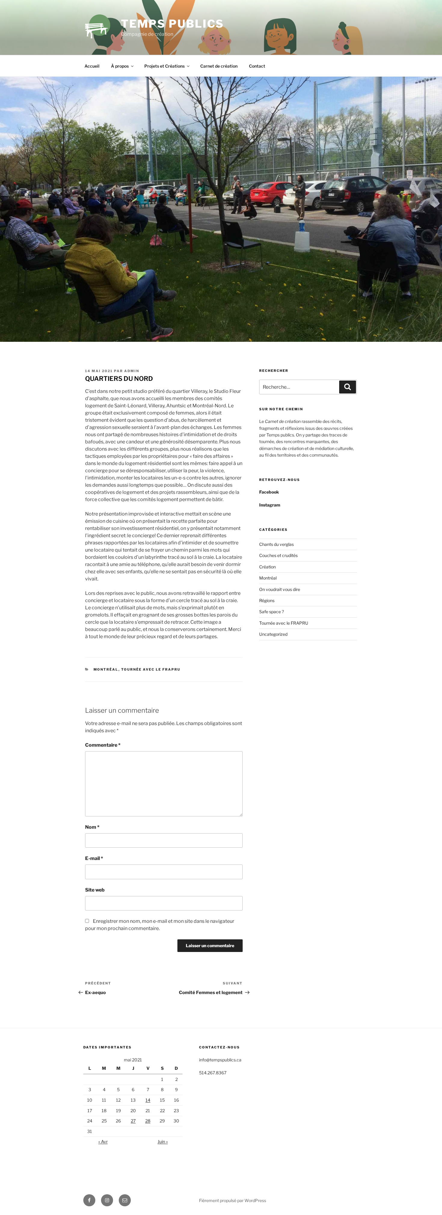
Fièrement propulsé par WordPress (232, 1200)
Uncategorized (273, 634)
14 (148, 1100)
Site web (95, 890)
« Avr (103, 1141)
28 (147, 1120)
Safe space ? (271, 611)
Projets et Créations (164, 66)
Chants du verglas (276, 544)
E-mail (94, 858)
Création (267, 566)
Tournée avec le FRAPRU (151, 669)
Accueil (92, 66)
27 (133, 1120)
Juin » (163, 1141)
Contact (257, 66)
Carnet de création (219, 66)
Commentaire (103, 745)
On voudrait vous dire (279, 589)
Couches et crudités (278, 555)
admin (131, 371)
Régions (267, 600)
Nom (92, 827)
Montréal (106, 669)
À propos (120, 66)
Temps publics (172, 23)
